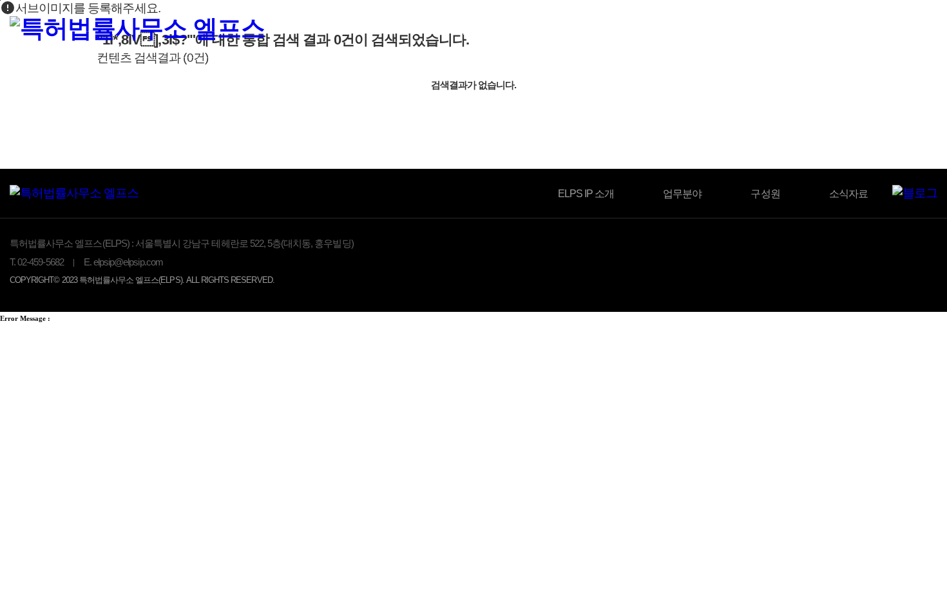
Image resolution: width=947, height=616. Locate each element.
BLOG (798, 30)
